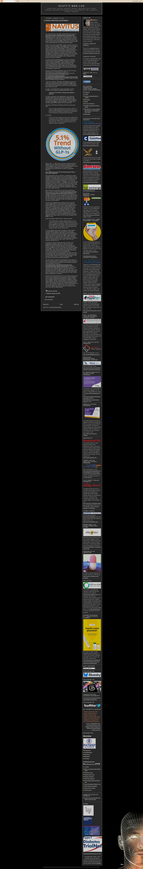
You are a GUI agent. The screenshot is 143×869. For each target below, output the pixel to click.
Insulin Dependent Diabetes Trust (93, 784)
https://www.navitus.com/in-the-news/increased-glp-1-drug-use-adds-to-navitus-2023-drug (61, 192)
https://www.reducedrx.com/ (90, 457)
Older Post (76, 304)
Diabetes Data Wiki (89, 776)
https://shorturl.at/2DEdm (89, 516)
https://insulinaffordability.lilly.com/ (91, 354)
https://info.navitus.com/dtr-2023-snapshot (56, 73)
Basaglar (85, 508)
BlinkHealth (87, 99)
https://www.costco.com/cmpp (90, 182)
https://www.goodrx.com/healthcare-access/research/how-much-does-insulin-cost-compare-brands (91, 661)
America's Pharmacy (90, 103)
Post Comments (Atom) (55, 307)
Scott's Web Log (71, 6)
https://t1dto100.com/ (95, 609)
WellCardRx (87, 114)
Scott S (95, 20)
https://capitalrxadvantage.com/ (90, 133)
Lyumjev (92, 506)
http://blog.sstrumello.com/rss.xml (91, 53)
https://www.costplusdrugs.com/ (91, 145)
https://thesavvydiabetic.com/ (90, 594)
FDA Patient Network (90, 778)
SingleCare (87, 92)
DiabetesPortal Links (90, 774)
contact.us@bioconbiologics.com (92, 393)
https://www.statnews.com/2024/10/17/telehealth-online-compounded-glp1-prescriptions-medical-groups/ (59, 265)
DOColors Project (89, 772)
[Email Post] (60, 293)
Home (61, 304)
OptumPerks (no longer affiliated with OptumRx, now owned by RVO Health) (92, 111)
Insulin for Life (88, 790)
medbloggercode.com (89, 761)
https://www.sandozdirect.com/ (90, 521)
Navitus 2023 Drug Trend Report (57, 20)
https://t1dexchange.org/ (89, 190)
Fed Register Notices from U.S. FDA (92, 853)
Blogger (99, 863)
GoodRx (86, 94)
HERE (64, 46)
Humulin (97, 506)
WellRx (86, 101)
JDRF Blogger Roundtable (91, 786)
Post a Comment (49, 299)
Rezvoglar (92, 508)
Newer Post (46, 304)
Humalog (87, 506)
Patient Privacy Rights (90, 788)
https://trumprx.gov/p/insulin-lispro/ (91, 162)
